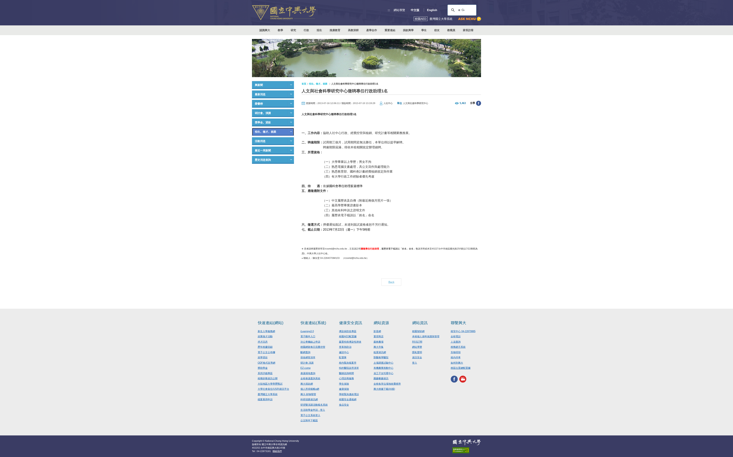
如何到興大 (457, 362)
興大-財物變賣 (308, 394)
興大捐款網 (306, 383)
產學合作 (371, 30)
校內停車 (456, 357)
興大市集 (378, 347)
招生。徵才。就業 (265, 131)
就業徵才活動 (265, 336)
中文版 (415, 10)
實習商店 (378, 336)
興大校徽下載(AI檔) (384, 389)
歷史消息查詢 (263, 159)
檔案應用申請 (265, 399)
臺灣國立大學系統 (268, 394)
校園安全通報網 (347, 399)
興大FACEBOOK (454, 379)
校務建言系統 (458, 347)
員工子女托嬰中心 (383, 373)
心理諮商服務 (346, 378)
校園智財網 (418, 331)
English (432, 10)
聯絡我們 (277, 451)
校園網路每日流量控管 (312, 347)
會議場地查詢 (307, 373)
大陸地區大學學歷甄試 (270, 383)
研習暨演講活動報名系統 (314, 404)
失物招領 (456, 352)
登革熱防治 (345, 347)
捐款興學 (408, 30)
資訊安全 (417, 357)
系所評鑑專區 (265, 373)
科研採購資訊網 (309, 399)
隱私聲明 (417, 352)
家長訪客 (468, 30)
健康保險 (344, 389)
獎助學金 (263, 368)
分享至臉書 (478, 103)
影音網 (377, 331)
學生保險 (344, 383)
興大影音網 (462, 379)
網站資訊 (420, 323)
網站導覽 (399, 10)
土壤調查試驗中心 (383, 362)
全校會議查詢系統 (310, 378)
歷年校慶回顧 (265, 347)
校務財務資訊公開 (268, 378)
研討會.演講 (307, 362)
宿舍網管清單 (307, 357)
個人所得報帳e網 (309, 389)
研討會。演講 (263, 113)
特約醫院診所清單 (349, 368)
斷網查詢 (305, 352)
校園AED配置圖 (348, 336)
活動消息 (260, 141)
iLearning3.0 (307, 331)
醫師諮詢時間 (346, 373)
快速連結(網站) (270, 323)
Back (391, 281)
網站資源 (381, 323)
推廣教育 (335, 30)
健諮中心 (344, 352)
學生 (424, 30)
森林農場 (378, 341)
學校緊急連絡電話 (349, 394)
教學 (280, 30)
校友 (437, 30)
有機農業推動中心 (383, 368)
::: (389, 10)
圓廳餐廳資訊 (381, 378)
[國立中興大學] (284, 12)
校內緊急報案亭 (347, 362)
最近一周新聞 (263, 150)
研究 (293, 30)
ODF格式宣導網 (266, 362)
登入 (414, 362)
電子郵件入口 (307, 336)
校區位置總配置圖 (461, 368)
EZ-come (305, 368)
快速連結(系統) (313, 323)
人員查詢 (456, 341)
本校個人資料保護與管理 (425, 336)
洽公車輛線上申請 (310, 341)
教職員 (451, 30)
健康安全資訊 (350, 323)
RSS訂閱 (417, 341)
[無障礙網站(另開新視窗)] (466, 450)
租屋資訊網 (380, 352)
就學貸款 (263, 357)
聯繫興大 (458, 323)
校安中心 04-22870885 (463, 331)
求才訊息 (263, 341)
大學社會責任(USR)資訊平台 (273, 389)
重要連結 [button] (390, 30)
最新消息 (260, 94)
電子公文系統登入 (310, 415)
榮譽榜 (259, 103)
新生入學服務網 (266, 331)
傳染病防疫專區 (347, 331)
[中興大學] (466, 442)
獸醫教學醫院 (381, 357)
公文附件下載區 (309, 420)
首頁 (304, 83)
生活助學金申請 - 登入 (312, 410)
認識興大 (264, 30)
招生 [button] (319, 30)
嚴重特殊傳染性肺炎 (350, 341)
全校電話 (456, 336)
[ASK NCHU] (469, 19)
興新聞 (259, 84)
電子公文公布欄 (266, 352)
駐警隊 (342, 357)
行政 (306, 30)
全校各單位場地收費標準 (387, 383)
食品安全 (344, 404)
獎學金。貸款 (263, 122)
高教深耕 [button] (353, 30)
